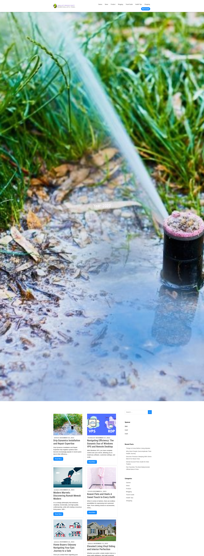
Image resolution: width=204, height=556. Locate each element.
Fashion (90, 491)
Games (100, 4)
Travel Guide (129, 4)
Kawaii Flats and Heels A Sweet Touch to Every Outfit (101, 496)
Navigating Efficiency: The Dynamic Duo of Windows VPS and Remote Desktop (100, 443)
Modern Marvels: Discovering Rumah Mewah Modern (67, 495)
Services (57, 438)
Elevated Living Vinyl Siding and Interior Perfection (101, 548)
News (106, 4)
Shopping (147, 4)
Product (113, 4)
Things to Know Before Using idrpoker (138, 448)
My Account (145, 9)
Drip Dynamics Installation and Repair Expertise (66, 442)
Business (57, 490)
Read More (58, 459)
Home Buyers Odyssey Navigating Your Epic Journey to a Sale (64, 547)
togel (126, 430)
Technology (91, 438)
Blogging (120, 4)
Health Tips (138, 4)
